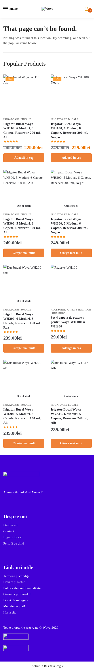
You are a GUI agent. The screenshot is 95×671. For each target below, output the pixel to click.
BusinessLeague (54, 666)
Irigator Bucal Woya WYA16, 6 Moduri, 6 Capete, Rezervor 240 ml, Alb (69, 416)
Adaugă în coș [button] (23, 157)
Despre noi (10, 525)
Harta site (9, 612)
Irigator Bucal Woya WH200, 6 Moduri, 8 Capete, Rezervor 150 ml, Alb (22, 416)
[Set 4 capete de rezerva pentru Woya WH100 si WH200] (71, 285)
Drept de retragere (15, 600)
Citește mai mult (24, 253)
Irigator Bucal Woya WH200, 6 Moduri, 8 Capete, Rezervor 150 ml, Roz (22, 320)
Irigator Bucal (12, 537)
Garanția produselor (17, 594)
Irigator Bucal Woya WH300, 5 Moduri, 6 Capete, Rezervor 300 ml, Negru (69, 225)
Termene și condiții (16, 576)
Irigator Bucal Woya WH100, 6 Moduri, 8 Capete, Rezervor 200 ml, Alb (22, 130)
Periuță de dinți (13, 543)
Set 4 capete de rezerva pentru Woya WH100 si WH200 (68, 322)
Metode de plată (14, 606)
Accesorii (58, 309)
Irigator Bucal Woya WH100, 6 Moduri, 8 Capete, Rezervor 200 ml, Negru (69, 130)
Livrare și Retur (14, 582)
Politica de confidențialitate (22, 588)
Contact (8, 531)
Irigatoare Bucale (17, 119)
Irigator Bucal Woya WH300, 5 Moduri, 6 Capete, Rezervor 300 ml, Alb (22, 225)
